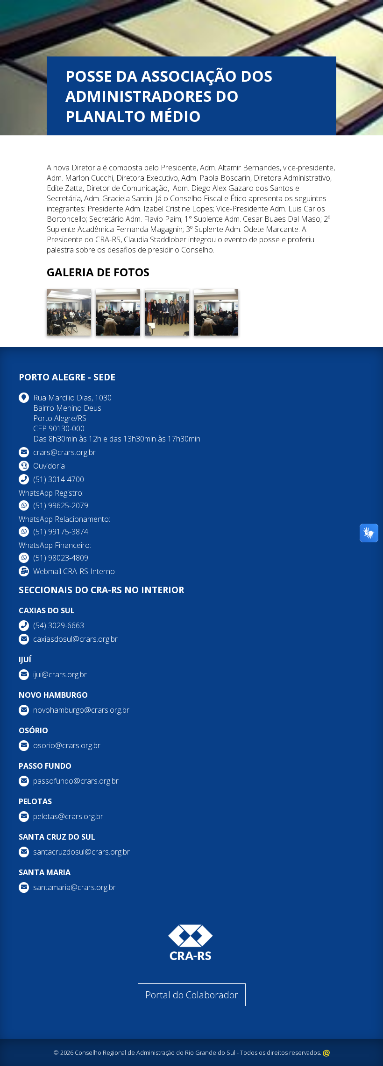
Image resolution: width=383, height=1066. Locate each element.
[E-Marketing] (326, 1052)
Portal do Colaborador (191, 995)
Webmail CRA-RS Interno (74, 571)
